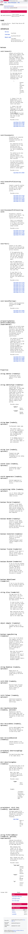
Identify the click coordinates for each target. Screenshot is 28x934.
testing (13, 912)
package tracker (16, 898)
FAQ (19, 2)
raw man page (15, 900)
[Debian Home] (1, 3)
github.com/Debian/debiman (18, 930)
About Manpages (12, 2)
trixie (5, 7)
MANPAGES (6, 0)
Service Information (9, 6)
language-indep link (17, 896)
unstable (14, 914)
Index (5, 2)
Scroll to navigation (6, 11)
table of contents (17, 904)
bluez (8, 7)
